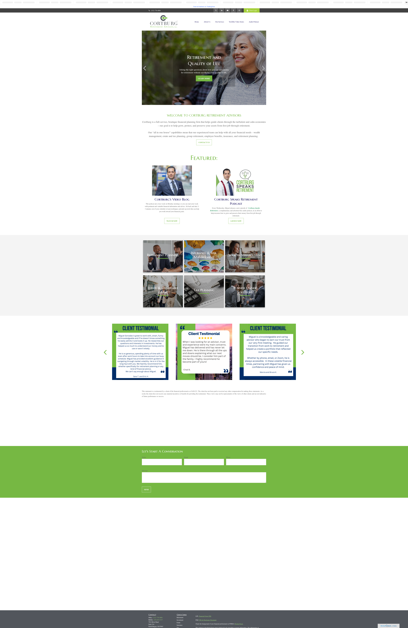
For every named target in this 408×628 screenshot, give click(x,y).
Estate (178, 623)
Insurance (179, 625)
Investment (180, 620)
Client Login (253, 10)
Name (144, 457)
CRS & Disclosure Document (207, 620)
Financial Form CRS (205, 616)
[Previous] (105, 352)
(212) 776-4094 (156, 10)
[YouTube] (227, 10)
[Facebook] (233, 10)
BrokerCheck (239, 624)
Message (145, 470)
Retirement (180, 617)
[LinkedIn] (221, 10)
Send (146, 489)
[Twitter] (215, 10)
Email (186, 457)
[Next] (302, 352)
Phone (228, 457)
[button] (197, 21)
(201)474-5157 (158, 620)
